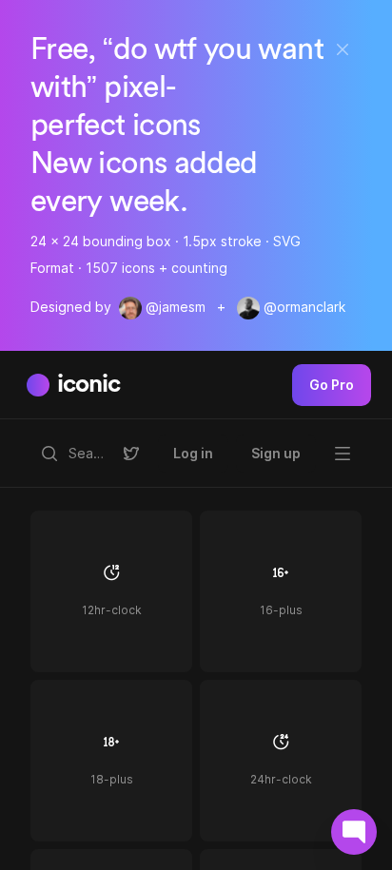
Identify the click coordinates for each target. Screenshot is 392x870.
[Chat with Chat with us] (354, 832)
